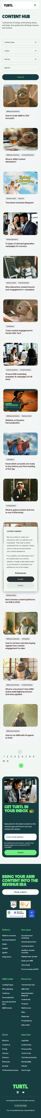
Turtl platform (10, 326)
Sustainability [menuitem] (26, 1062)
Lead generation (11, 505)
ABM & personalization (13, 111)
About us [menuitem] (5, 1040)
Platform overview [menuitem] (9, 935)
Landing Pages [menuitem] (7, 985)
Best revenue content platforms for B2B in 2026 (20, 600)
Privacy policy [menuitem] (26, 1049)
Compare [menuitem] (24, 1004)
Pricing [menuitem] (4, 1049)
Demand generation (12, 239)
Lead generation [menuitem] (27, 946)
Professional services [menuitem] (10, 1070)
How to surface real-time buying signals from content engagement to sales (20, 645)
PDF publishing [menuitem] (7, 989)
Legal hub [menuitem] (25, 1040)
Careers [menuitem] (5, 1053)
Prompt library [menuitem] (26, 1021)
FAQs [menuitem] (23, 1012)
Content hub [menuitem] (25, 999)
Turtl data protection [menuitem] (29, 1057)
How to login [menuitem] (25, 1070)
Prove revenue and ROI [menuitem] (29, 969)
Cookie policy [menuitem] (26, 1045)
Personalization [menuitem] (8, 997)
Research (21, 198)
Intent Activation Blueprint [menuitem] (27, 994)
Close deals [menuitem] (25, 965)
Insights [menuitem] (5, 948)
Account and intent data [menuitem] (9, 1003)
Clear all (20, 77)
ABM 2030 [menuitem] (25, 989)
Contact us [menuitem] (6, 1045)
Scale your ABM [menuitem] (27, 961)
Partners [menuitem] (5, 1057)
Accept (20, 579)
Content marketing (23, 282)
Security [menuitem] (5, 1066)
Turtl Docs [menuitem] (6, 993)
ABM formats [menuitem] (7, 1008)
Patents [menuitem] (24, 1066)
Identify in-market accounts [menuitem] (28, 951)
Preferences (20, 573)
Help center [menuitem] (25, 1025)
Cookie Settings (20, 1105)
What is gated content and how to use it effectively (19, 511)
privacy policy (9, 845)
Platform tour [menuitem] (26, 1008)
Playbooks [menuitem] (25, 1016)
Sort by (7, 59)
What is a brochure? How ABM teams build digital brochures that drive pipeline (19, 691)
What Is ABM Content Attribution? (15, 160)
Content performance (28, 155)
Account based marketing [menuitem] (26, 937)
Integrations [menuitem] (6, 957)
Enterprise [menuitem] (6, 1062)
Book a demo (20, 892)
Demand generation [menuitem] (28, 942)
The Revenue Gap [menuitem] (28, 985)
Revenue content (11, 198)
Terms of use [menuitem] (26, 1053)
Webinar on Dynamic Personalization (14, 421)
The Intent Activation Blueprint (19, 203)
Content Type (9, 42)
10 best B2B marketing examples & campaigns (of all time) (18, 376)
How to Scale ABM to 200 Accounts (17, 116)
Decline (20, 585)
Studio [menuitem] (4, 944)
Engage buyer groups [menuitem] (29, 956)
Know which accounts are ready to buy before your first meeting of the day (20, 466)
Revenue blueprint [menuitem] (9, 940)
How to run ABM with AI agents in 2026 (19, 736)
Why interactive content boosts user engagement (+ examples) (20, 288)
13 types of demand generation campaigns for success (19, 244)
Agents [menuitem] (4, 952)
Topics (7, 51)
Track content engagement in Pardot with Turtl (19, 331)
